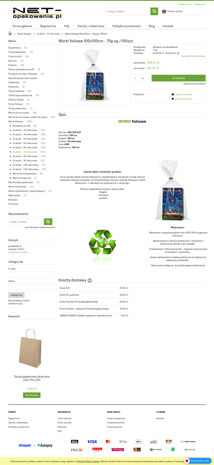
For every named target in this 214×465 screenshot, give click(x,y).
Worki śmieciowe (17, 186)
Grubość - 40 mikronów (25, 138)
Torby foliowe (15, 103)
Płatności (62, 427)
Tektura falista (16, 99)
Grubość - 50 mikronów (25, 143)
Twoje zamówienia (116, 418)
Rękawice (13, 86)
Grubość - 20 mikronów (25, 130)
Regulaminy (14, 418)
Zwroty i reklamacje (18, 422)
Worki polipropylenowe (20, 182)
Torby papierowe (17, 108)
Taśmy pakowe (16, 90)
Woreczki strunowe (18, 112)
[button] (181, 94)
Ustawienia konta (115, 422)
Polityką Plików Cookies (87, 461)
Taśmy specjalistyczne (20, 95)
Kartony (12, 60)
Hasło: (11, 281)
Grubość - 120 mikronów (25, 169)
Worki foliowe (15, 121)
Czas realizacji (65, 418)
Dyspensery (14, 47)
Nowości (13, 199)
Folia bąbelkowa (17, 51)
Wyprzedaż (14, 195)
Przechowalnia (114, 427)
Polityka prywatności (18, 427)
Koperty (12, 65)
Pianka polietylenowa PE (21, 69)
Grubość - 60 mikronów (25, 147)
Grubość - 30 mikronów (25, 134)
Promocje (13, 203)
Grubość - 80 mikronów (25, 156)
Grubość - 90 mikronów (25, 160)
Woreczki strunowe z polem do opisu (27, 117)
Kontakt (160, 418)
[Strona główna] (37, 12)
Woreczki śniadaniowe (24, 173)
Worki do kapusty (22, 177)
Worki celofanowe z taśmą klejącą (26, 190)
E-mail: (12, 268)
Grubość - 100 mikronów (25, 164)
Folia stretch (15, 56)
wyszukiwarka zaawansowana (40, 227)
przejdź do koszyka (17, 252)
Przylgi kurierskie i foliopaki (22, 73)
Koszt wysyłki (65, 422)
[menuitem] (22, 26)
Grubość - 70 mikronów (25, 151)
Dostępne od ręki (21, 125)
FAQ (60, 431)
